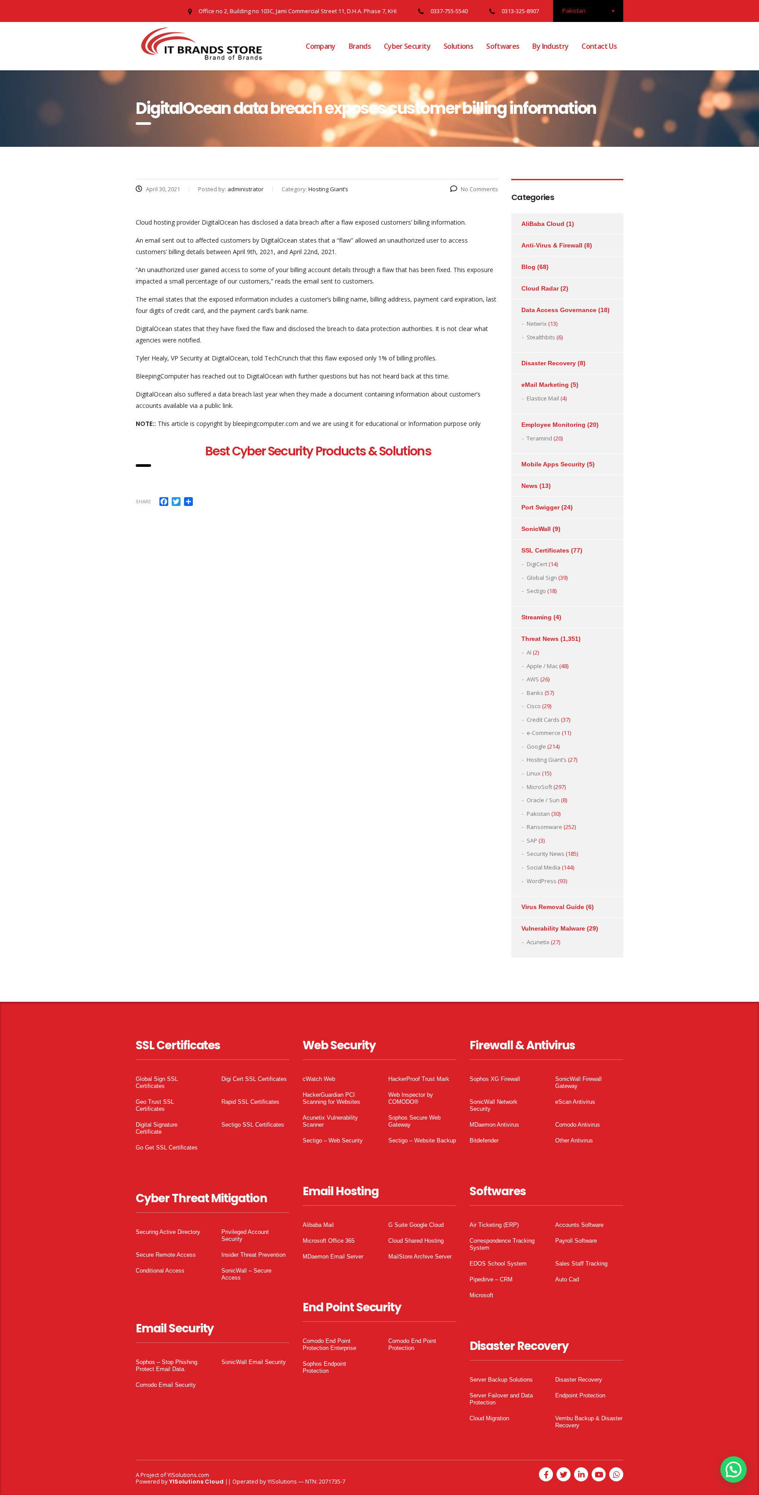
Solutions (458, 46)
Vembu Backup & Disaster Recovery (588, 1422)
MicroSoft (539, 787)
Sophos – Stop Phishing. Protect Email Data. (167, 1365)
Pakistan (538, 814)
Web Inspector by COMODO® (410, 1098)
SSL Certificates (545, 550)
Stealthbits (541, 337)
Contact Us (599, 46)
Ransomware (544, 827)
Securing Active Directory (168, 1232)
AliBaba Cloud (542, 223)
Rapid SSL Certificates (250, 1102)
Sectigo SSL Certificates (252, 1124)
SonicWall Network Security (493, 1105)
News (529, 485)
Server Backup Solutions (501, 1379)
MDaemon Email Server (333, 1256)
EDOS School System (498, 1263)
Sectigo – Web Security (333, 1140)
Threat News (540, 638)
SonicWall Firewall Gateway (578, 1082)
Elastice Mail (543, 398)
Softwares (502, 46)
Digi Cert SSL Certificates (254, 1079)
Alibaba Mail (318, 1225)
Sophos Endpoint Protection (324, 1367)
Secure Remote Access (166, 1254)
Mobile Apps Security (553, 464)
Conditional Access (160, 1270)
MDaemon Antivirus (494, 1124)
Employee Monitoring (553, 424)
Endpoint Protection (580, 1395)
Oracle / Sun (543, 800)
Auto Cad (567, 1279)
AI (529, 652)
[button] (733, 1469)
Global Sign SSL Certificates (157, 1082)
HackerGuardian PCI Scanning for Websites (331, 1098)
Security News (545, 854)
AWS (533, 679)
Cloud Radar (540, 288)
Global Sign (542, 578)
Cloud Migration (489, 1418)
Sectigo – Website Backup (422, 1140)
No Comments (479, 189)
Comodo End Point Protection (412, 1344)
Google (536, 746)
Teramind (539, 438)
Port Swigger (540, 507)
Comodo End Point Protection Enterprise (329, 1344)
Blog (528, 266)
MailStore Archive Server (420, 1256)
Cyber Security (407, 46)
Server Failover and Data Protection (501, 1399)
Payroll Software (576, 1240)
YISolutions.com (188, 1475)
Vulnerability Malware (553, 928)
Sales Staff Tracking (581, 1263)
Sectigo (536, 591)
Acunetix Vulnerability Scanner (330, 1121)
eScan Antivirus (575, 1102)
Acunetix (538, 942)
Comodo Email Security (166, 1385)
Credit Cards (543, 720)
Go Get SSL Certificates (167, 1147)
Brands (360, 46)
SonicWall (536, 528)
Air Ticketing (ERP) (494, 1225)
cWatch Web (319, 1079)
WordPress (542, 881)
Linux (534, 773)
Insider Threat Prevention (253, 1254)
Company (321, 46)
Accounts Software (579, 1225)
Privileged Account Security (245, 1235)
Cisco (534, 706)
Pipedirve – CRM (491, 1279)
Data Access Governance (558, 309)
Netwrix (537, 323)
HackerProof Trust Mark (418, 1079)
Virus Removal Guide (552, 906)
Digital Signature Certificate (156, 1128)
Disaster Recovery (548, 363)
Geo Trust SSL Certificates (155, 1105)
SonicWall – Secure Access (246, 1274)
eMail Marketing (545, 384)
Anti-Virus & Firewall (551, 245)
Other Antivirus (574, 1140)
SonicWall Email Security (253, 1362)
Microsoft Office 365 (328, 1240)
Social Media (543, 867)
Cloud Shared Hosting (416, 1240)
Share (143, 501)
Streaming (536, 617)
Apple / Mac (542, 666)
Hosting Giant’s (547, 760)
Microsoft (481, 1295)
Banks (535, 693)
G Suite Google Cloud (416, 1225)
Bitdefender (484, 1140)
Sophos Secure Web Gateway (414, 1121)
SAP (532, 840)
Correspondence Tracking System (502, 1244)
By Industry (550, 46)
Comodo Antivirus (577, 1124)
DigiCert (537, 564)
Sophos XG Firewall (495, 1079)
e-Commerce (543, 733)
